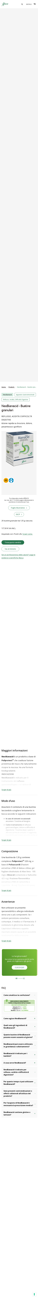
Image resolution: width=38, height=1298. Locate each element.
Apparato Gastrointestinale (25, 395)
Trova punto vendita (13, 542)
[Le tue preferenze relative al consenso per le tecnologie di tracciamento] (34, 1294)
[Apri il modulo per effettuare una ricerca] (22, 4)
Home (3, 387)
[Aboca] (4, 4)
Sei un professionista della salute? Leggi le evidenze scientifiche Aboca (18, 556)
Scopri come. (27, 534)
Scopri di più (6, 789)
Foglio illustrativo (18, 508)
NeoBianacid (7, 395)
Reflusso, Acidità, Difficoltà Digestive (15, 400)
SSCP (18, 514)
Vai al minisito (10, 549)
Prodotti (11, 387)
